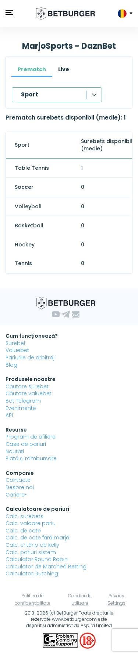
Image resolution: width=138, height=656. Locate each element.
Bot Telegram (23, 400)
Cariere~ (16, 494)
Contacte (18, 480)
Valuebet (17, 350)
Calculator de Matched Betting (46, 566)
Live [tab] (63, 69)
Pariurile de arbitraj (30, 357)
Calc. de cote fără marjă (37, 537)
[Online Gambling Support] (61, 640)
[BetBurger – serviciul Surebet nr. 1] (65, 13)
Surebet (16, 343)
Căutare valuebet (29, 393)
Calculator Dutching (32, 573)
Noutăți (15, 451)
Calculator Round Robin (37, 559)
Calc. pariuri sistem (31, 552)
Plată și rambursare (31, 458)
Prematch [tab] (32, 69)
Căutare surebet (27, 386)
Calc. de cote (23, 530)
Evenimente (21, 408)
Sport (29, 94)
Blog (11, 365)
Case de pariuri (26, 444)
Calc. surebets (24, 516)
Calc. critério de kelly (32, 545)
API (9, 415)
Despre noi (20, 487)
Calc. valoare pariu (31, 523)
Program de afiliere (31, 436)
